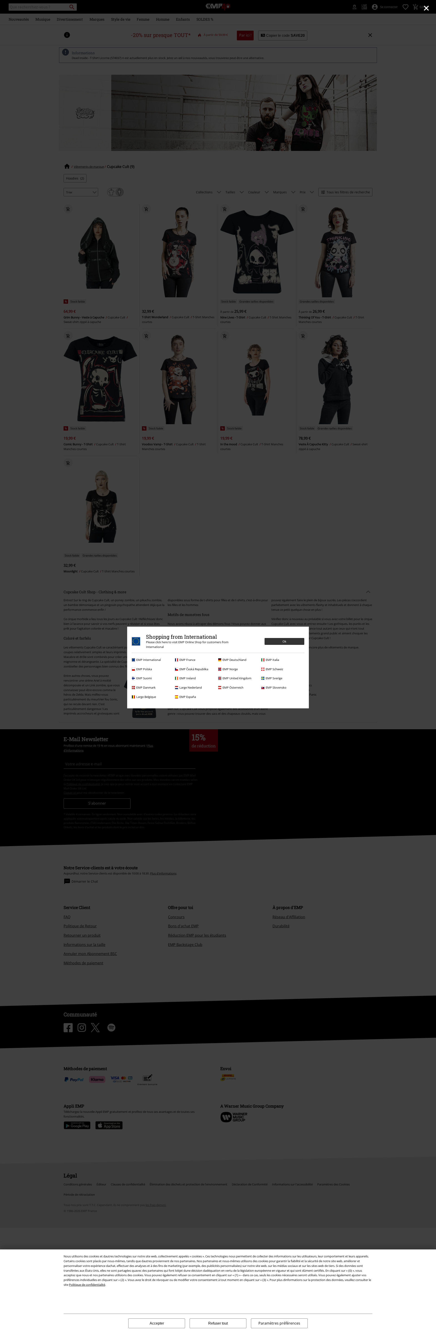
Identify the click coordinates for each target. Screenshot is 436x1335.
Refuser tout (218, 1323)
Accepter (157, 1323)
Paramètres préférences (279, 1323)
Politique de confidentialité (87, 1285)
